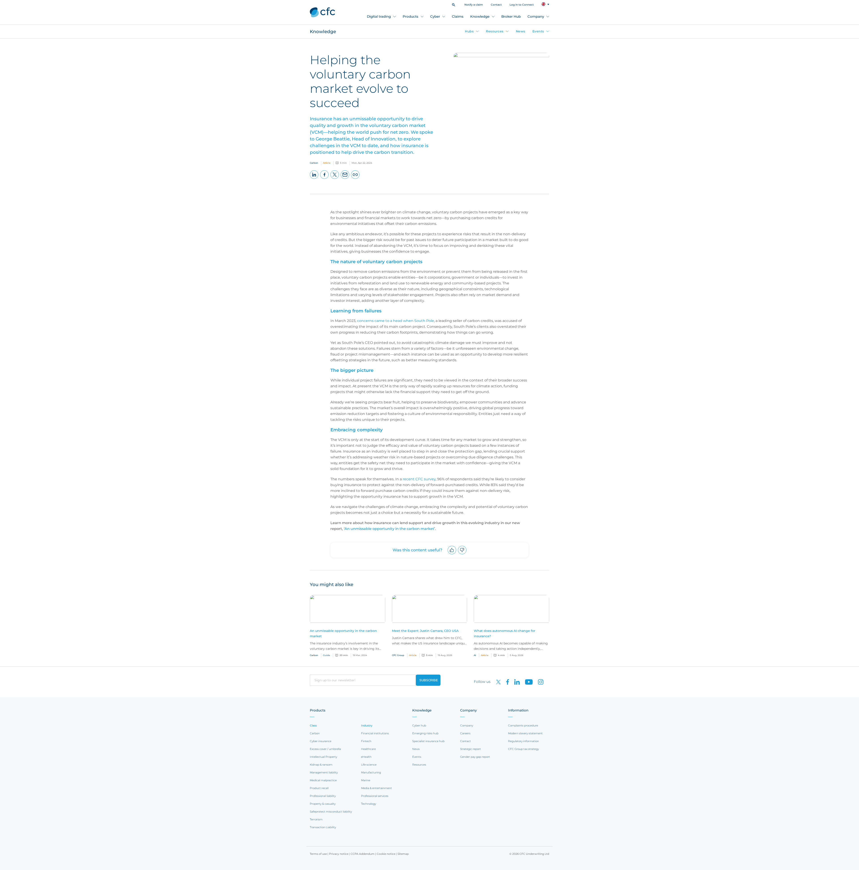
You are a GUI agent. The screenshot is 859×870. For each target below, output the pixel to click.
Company (535, 16)
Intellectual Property (323, 756)
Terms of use (318, 853)
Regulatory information (523, 741)
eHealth (366, 756)
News (520, 31)
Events (538, 31)
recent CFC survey (419, 479)
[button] (454, 4)
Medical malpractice (323, 780)
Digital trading (379, 16)
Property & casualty (323, 803)
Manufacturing (371, 772)
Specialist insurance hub (428, 741)
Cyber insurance (320, 741)
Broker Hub (511, 16)
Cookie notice (386, 853)
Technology (368, 803)
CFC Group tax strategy (523, 749)
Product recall (319, 788)
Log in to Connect (522, 4)
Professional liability (323, 796)
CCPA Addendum (362, 853)
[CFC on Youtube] (527, 681)
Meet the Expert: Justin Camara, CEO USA (425, 631)
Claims (458, 16)
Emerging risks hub (425, 733)
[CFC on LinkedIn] (515, 681)
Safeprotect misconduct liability (331, 811)
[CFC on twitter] (496, 681)
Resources (495, 31)
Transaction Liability (323, 827)
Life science (368, 764)
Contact (496, 4)
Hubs (469, 31)
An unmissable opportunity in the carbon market (389, 529)
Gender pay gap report (475, 756)
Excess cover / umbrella (325, 749)
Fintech (366, 741)
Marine (365, 780)
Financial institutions (375, 733)
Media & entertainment (376, 788)
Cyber (435, 16)
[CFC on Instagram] (538, 681)
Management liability (324, 772)
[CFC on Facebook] (506, 681)
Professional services (374, 796)
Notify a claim (473, 4)
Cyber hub (419, 725)
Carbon (315, 733)
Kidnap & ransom (321, 764)
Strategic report (470, 749)
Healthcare (368, 749)
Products (410, 16)
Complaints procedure (523, 725)
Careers (465, 733)
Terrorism (316, 819)
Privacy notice (338, 853)
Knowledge (479, 16)
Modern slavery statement (525, 733)
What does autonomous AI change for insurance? (504, 633)
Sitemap (403, 853)
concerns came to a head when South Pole (395, 321)
